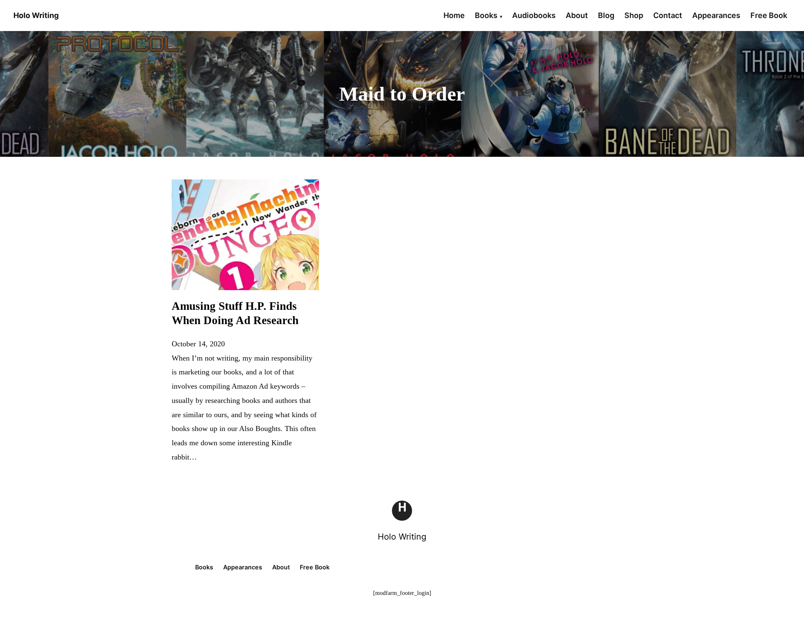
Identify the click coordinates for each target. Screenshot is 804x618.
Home (454, 15)
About (577, 15)
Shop (633, 15)
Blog (606, 15)
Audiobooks (534, 15)
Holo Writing (402, 537)
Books (486, 15)
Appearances (716, 15)
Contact (667, 15)
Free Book (768, 15)
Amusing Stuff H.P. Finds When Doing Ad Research (235, 313)
